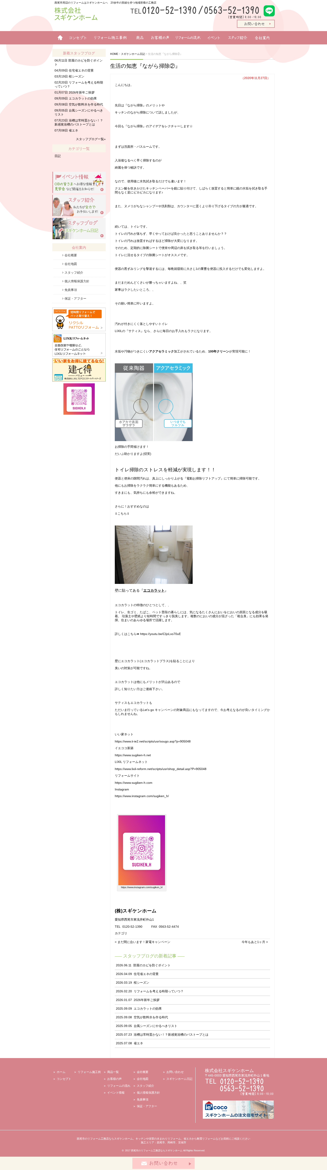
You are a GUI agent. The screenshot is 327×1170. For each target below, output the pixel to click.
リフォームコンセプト (76, 37)
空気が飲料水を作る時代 (151, 1017)
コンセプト (64, 1078)
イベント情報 (213, 37)
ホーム (58, 37)
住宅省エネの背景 (146, 974)
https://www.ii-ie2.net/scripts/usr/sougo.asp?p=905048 (153, 741)
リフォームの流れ (186, 37)
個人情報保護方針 (77, 281)
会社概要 (71, 255)
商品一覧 (138, 37)
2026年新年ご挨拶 (146, 1000)
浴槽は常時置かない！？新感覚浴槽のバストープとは (171, 1034)
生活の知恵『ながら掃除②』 (145, 66)
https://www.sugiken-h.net (133, 755)
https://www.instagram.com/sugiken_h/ (142, 796)
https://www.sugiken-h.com (133, 782)
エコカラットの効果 (148, 1008)
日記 (57, 156)
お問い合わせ (175, 1072)
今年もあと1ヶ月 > (255, 942)
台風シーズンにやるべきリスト (155, 1026)
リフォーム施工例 (109, 37)
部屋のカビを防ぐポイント (152, 965)
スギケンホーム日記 (179, 1078)
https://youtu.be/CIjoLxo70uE (160, 634)
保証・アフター (75, 298)
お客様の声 (158, 37)
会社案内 (263, 37)
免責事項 (71, 290)
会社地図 (71, 264)
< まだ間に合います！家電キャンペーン (142, 942)
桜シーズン (141, 982)
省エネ (138, 1043)
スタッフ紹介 (238, 37)
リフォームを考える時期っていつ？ (159, 991)
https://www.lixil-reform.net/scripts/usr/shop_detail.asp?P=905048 (160, 769)
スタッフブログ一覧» (91, 139)
